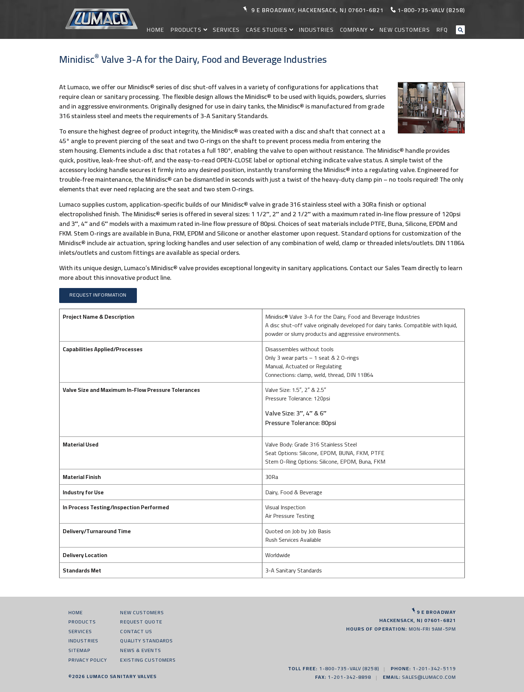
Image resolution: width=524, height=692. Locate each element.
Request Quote (141, 621)
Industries (316, 29)
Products (185, 29)
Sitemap (79, 650)
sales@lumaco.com (429, 677)
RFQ (442, 29)
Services (226, 29)
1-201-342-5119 (434, 668)
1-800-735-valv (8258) (431, 10)
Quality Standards (146, 640)
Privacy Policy (87, 660)
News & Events (140, 650)
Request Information (98, 294)
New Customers (404, 29)
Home (155, 29)
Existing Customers (148, 660)
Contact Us (136, 631)
